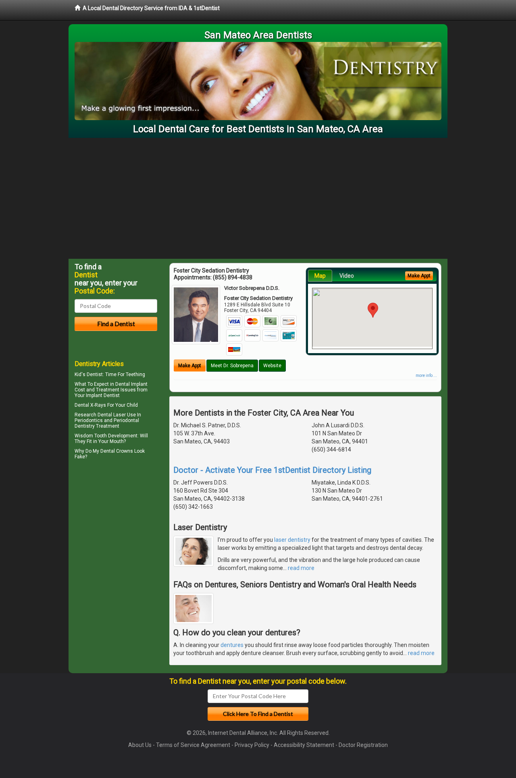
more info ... (426, 375)
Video (346, 276)
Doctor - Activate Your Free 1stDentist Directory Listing (272, 470)
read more (301, 568)
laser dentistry (292, 540)
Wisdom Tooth (91, 436)
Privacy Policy (252, 745)
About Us (140, 745)
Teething (135, 374)
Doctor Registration (363, 745)
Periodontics (89, 420)
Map (320, 276)
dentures (232, 645)
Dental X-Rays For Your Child (106, 405)
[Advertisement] (258, 198)
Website (272, 365)
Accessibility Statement (304, 745)
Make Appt (189, 365)
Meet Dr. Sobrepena (232, 365)
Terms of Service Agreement (193, 745)
